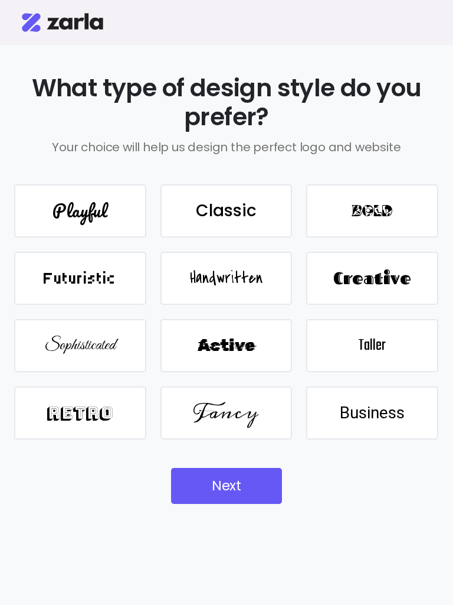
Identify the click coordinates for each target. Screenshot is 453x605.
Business (372, 412)
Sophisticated (80, 345)
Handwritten (226, 278)
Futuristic (80, 278)
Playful (79, 210)
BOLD (372, 211)
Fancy (225, 412)
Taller (372, 345)
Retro (80, 413)
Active (226, 345)
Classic (226, 210)
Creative (372, 278)
